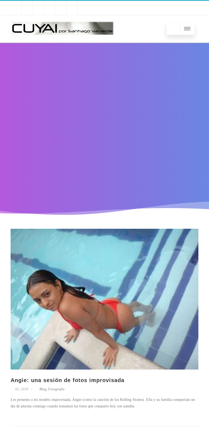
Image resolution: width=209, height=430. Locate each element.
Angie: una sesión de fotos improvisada (67, 380)
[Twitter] (16, 8)
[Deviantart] (71, 8)
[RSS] (83, 8)
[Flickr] (60, 8)
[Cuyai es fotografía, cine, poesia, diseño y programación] (62, 41)
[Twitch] (38, 8)
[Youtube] (27, 8)
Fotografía (56, 389)
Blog (43, 389)
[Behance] (49, 8)
